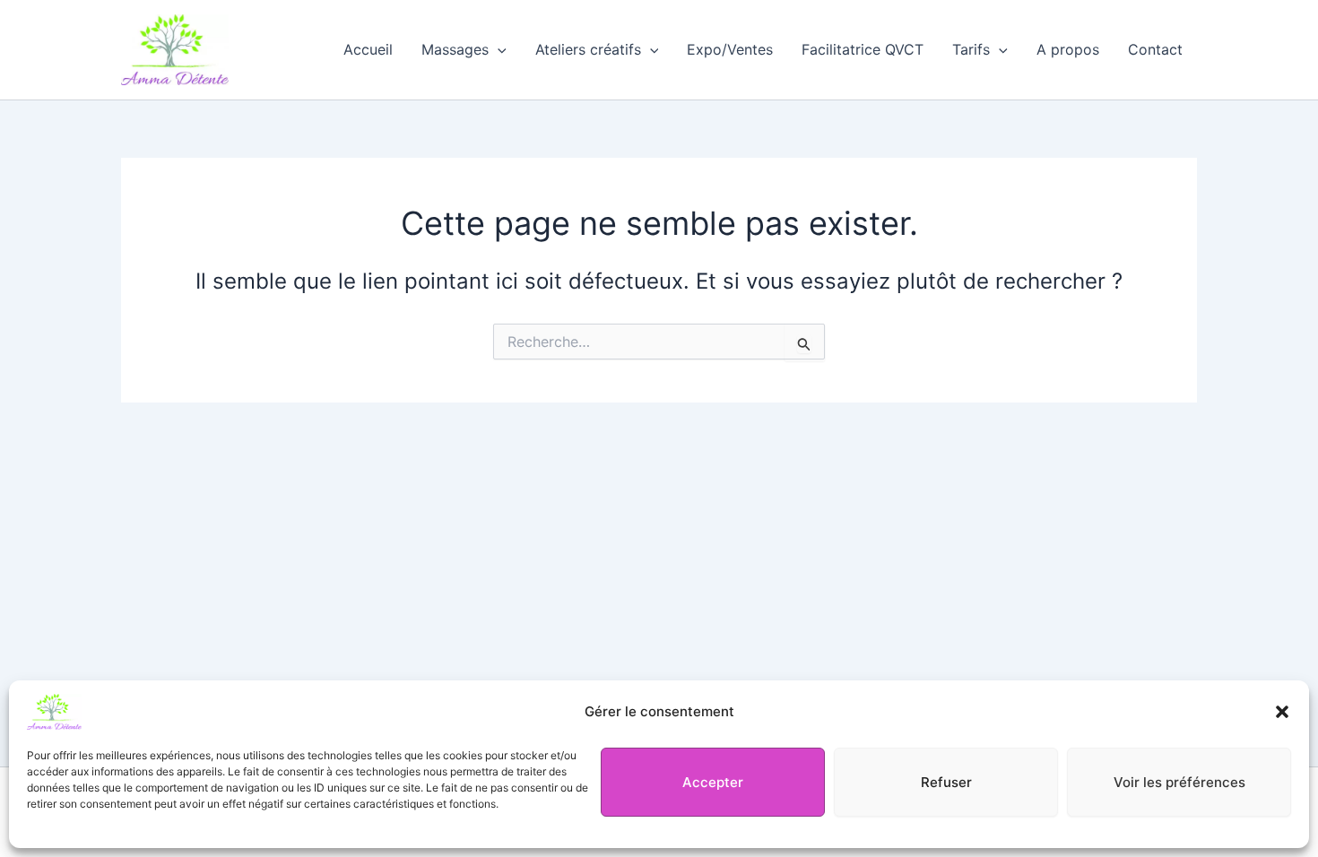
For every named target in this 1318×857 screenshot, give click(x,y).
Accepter (712, 782)
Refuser (946, 782)
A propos (1067, 49)
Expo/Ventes (730, 49)
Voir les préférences (1179, 782)
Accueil (368, 49)
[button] (1282, 712)
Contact (1155, 49)
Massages (455, 49)
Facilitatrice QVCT (862, 49)
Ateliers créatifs (588, 49)
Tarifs (971, 49)
